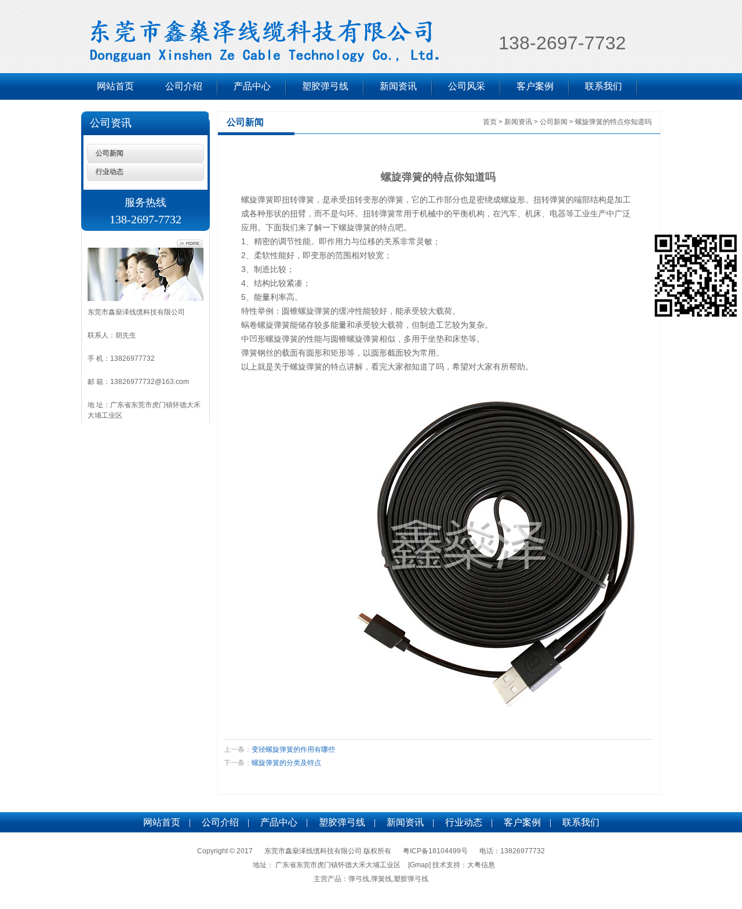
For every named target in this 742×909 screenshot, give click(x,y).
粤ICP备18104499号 (435, 851)
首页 (490, 122)
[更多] (189, 244)
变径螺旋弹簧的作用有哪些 (293, 749)
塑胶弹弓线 (325, 86)
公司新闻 (109, 153)
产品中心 (252, 86)
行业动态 (109, 172)
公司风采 (466, 86)
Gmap (419, 865)
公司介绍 (183, 86)
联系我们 (603, 86)
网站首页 (115, 86)
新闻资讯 (398, 86)
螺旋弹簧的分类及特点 (286, 763)
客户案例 (535, 86)
